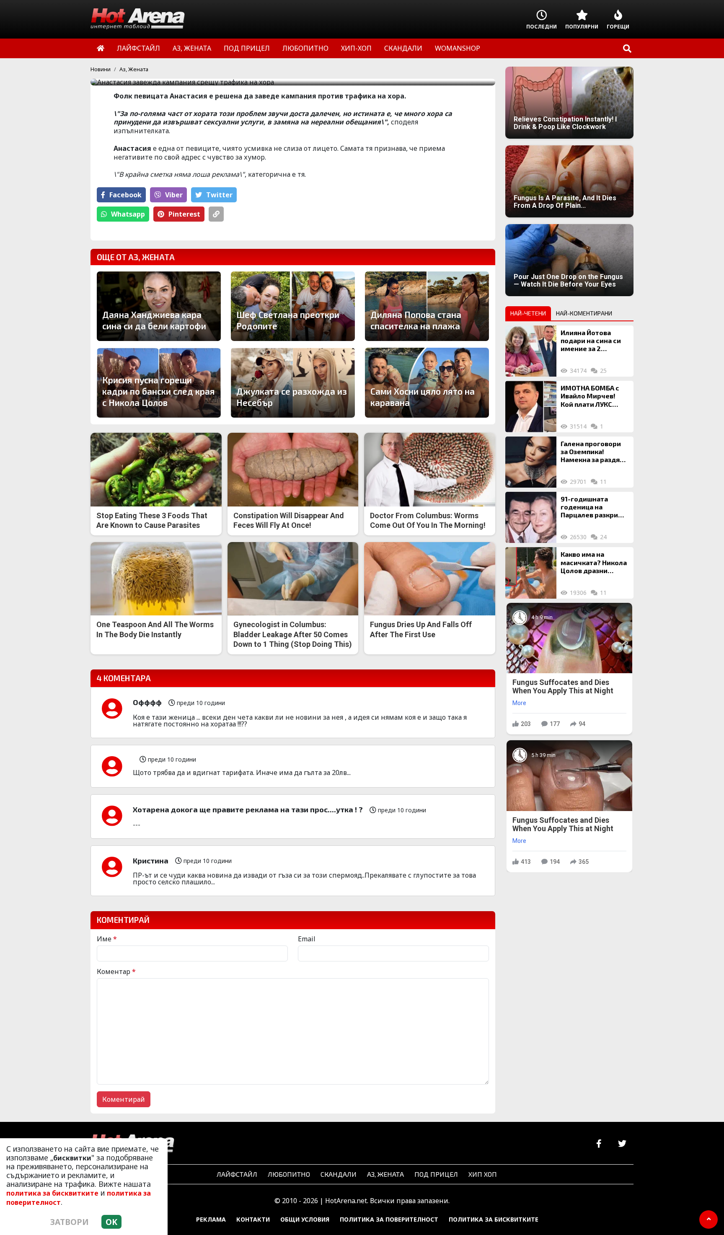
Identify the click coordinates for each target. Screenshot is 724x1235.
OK (111, 1221)
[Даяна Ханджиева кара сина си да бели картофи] (159, 306)
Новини (100, 69)
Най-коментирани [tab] (584, 313)
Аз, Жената (133, 69)
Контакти (253, 1219)
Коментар (116, 971)
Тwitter (219, 194)
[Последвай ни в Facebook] (599, 1143)
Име (107, 938)
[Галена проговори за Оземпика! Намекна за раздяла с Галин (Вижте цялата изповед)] (530, 462)
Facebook (125, 194)
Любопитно (289, 1174)
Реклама (211, 1219)
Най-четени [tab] (528, 313)
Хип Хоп (482, 1174)
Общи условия (304, 1219)
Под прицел (436, 1174)
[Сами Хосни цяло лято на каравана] (427, 382)
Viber (174, 194)
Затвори (69, 1221)
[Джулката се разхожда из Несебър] (293, 382)
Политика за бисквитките (493, 1219)
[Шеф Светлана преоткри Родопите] (293, 306)
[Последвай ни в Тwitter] (622, 1143)
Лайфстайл (237, 1174)
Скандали (339, 1174)
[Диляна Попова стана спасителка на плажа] (427, 306)
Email (306, 938)
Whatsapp (128, 214)
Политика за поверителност (389, 1219)
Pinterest (184, 214)
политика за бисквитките (52, 1193)
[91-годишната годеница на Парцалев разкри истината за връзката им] (530, 517)
